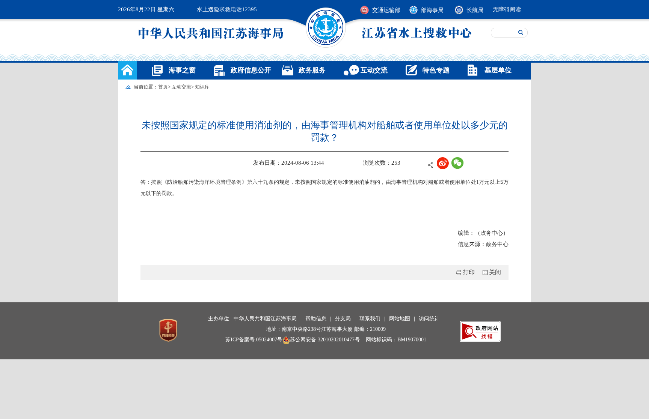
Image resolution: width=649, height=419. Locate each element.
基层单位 (498, 70)
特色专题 (436, 70)
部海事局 (432, 10)
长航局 (474, 10)
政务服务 (312, 70)
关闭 (495, 272)
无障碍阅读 (507, 9)
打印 (469, 272)
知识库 (202, 87)
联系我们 (369, 318)
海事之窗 (182, 70)
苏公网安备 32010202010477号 (325, 339)
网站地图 (399, 318)
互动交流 (374, 70)
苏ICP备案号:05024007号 (253, 339)
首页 (163, 87)
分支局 (343, 318)
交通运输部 (386, 10)
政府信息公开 (251, 70)
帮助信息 (315, 318)
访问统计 (429, 318)
